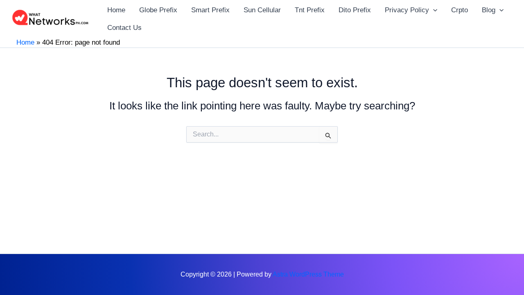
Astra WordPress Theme (308, 274)
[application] (433, 10)
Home (25, 42)
